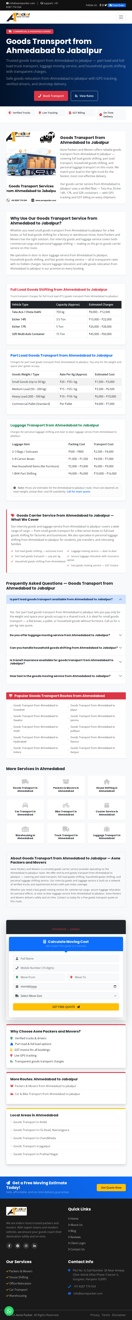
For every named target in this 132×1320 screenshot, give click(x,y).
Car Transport (18, 1290)
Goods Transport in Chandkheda (34, 1138)
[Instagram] (103, 5)
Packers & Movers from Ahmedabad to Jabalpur (45, 1086)
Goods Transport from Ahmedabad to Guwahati (35, 707)
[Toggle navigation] (121, 17)
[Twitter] (105, 5)
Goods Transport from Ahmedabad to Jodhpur (92, 729)
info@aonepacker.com (22, 3)
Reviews (75, 1237)
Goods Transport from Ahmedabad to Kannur (92, 739)
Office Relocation (20, 1283)
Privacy (95, 1315)
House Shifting (18, 1277)
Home (74, 1219)
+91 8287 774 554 (85, 1286)
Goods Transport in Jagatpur (32, 1146)
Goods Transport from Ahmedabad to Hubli (35, 729)
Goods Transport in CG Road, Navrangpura (41, 1130)
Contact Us (77, 1249)
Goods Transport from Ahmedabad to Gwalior (35, 718)
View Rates (86, 96)
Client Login (78, 1243)
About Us (76, 1225)
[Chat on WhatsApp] (9, 1311)
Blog (73, 1231)
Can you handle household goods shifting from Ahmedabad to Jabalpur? (64, 648)
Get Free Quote (64, 1007)
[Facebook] (100, 5)
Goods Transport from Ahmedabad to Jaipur (92, 707)
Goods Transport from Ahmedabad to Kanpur (92, 750)
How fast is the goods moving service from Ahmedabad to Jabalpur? (60, 676)
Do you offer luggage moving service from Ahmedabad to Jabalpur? (60, 635)
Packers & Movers (20, 1271)
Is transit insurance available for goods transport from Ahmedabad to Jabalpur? (61, 661)
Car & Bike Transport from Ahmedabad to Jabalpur (47, 1094)
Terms (106, 1315)
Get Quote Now (111, 1187)
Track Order (118, 5)
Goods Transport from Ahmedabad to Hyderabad (35, 739)
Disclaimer (119, 1315)
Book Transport (53, 96)
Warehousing (18, 1296)
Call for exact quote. (79, 491)
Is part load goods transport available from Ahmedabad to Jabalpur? (61, 599)
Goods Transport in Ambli (30, 1122)
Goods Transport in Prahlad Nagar (35, 1154)
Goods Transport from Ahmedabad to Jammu (92, 718)
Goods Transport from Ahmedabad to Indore (35, 750)
